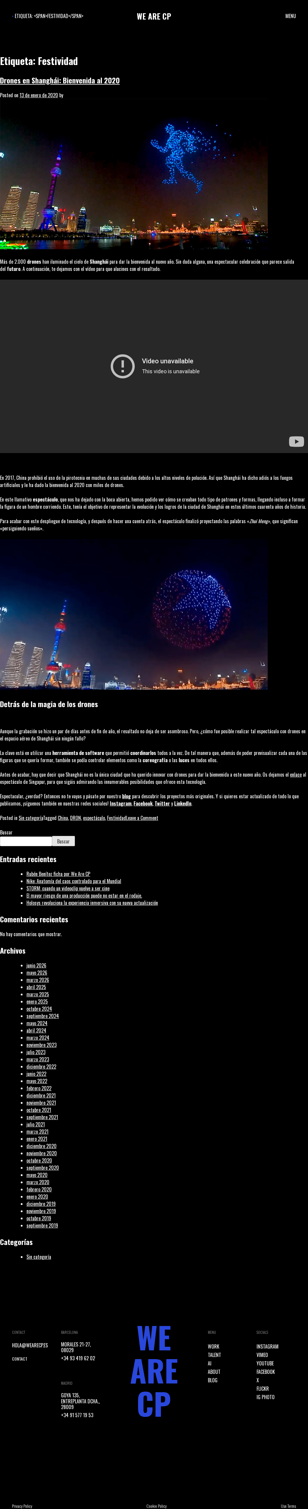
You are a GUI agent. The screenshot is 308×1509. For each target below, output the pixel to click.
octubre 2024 (39, 1008)
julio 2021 (35, 1124)
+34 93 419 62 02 (78, 1358)
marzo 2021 (37, 1131)
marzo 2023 (37, 1059)
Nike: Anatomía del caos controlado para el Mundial (73, 881)
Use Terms (288, 1506)
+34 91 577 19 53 (77, 1415)
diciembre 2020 (41, 1146)
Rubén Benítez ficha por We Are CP (58, 873)
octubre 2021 (38, 1109)
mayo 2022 (36, 1081)
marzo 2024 (37, 1037)
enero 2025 (37, 1001)
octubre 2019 (38, 1218)
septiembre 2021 (42, 1117)
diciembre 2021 (41, 1095)
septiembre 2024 (42, 1016)
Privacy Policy (22, 1506)
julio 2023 (35, 1052)
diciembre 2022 (41, 1066)
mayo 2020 (37, 1174)
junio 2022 (36, 1073)
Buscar (6, 832)
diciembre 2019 (41, 1203)
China (63, 817)
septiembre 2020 (42, 1167)
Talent (214, 1354)
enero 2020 (37, 1196)
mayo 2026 (36, 972)
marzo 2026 (37, 979)
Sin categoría (31, 817)
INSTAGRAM (268, 1346)
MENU (290, 16)
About (214, 1371)
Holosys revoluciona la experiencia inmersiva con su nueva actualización (92, 902)
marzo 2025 (37, 994)
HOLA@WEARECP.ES (30, 1345)
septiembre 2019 (42, 1225)
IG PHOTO (266, 1397)
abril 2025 (36, 987)
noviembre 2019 (41, 1211)
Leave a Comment (142, 817)
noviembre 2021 (41, 1102)
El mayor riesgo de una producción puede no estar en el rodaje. (84, 895)
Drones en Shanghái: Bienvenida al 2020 (60, 80)
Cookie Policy (156, 1506)
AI (209, 1363)
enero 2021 (36, 1138)
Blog (212, 1380)
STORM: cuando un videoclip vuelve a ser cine (67, 888)
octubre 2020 (39, 1160)
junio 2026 (36, 965)
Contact (19, 1358)
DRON (75, 817)
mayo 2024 (37, 1023)
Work (213, 1346)
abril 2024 (36, 1030)
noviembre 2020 (41, 1153)
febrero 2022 (38, 1088)
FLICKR (263, 1388)
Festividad (116, 817)
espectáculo (94, 817)
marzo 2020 (37, 1182)
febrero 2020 (39, 1189)
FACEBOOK (266, 1371)
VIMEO (262, 1354)
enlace (296, 774)
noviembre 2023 (41, 1044)
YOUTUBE (265, 1363)
